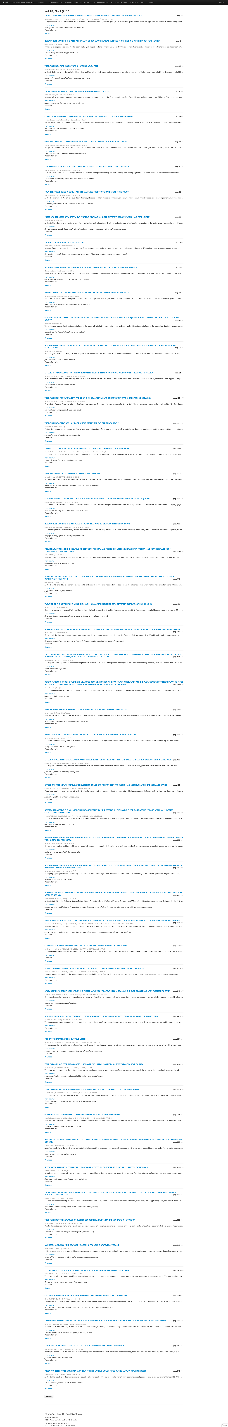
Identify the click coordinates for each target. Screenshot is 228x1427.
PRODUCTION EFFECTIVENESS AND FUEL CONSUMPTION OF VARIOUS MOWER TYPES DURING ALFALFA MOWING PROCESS (95, 1371)
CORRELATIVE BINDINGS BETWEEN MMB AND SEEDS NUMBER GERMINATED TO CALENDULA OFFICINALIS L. (89, 116)
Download (48, 33)
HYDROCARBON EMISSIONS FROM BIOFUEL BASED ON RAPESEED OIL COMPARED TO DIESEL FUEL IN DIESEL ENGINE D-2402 (96, 1167)
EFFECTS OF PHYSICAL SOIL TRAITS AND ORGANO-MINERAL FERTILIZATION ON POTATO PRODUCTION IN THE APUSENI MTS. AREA (99, 373)
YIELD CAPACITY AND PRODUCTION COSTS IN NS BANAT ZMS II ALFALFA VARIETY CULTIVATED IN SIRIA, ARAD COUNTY (94, 1064)
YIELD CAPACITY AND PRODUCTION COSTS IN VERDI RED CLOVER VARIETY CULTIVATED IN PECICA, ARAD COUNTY (92, 1089)
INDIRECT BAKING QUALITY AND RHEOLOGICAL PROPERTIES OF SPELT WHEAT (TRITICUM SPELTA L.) (87, 292)
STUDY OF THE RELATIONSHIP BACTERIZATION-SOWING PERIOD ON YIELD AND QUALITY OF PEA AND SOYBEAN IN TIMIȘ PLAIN (97, 498)
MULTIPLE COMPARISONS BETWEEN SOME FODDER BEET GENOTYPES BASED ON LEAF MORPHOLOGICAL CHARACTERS (94, 968)
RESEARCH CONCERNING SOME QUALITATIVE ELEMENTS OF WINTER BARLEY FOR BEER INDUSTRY (86, 709)
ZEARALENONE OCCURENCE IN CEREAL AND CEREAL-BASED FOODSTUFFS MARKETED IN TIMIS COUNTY (88, 166)
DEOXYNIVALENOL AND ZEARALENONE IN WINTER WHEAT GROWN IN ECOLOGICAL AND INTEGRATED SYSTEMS (91, 267)
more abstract (50, 25)
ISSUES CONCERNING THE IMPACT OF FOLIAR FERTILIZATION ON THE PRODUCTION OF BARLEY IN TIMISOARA (90, 734)
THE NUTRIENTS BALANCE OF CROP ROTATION (64, 242)
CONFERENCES (54, 2)
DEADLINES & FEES (119, 2)
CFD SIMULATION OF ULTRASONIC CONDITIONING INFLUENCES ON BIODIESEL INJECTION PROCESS (86, 1295)
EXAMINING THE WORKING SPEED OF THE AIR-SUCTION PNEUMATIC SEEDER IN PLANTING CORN (84, 1345)
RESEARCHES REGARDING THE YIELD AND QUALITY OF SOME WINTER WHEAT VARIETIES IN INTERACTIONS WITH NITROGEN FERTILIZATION (102, 41)
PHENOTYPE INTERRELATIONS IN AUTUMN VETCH (65, 1039)
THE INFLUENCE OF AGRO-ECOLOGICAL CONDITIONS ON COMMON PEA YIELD (77, 91)
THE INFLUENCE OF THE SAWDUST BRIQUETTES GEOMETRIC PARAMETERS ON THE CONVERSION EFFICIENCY (90, 1220)
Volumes (41, 2)
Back (50, 1396)
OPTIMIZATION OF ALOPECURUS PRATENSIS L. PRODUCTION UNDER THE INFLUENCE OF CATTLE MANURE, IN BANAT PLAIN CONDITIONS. (101, 1016)
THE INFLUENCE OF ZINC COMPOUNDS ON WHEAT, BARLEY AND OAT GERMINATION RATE (82, 423)
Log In (220, 2)
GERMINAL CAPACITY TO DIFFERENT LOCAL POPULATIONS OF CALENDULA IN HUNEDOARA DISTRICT (87, 141)
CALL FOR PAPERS (100, 2)
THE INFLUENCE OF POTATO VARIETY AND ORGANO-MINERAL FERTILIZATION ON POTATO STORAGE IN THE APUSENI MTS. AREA (98, 398)
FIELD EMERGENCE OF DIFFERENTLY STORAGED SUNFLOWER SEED (73, 473)
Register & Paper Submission (23, 2)
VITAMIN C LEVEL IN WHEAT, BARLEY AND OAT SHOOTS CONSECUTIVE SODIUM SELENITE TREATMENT (87, 448)
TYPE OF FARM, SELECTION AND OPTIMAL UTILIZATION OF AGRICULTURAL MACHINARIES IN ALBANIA (87, 1270)
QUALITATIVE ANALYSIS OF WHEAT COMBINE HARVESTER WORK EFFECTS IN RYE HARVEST (82, 1114)
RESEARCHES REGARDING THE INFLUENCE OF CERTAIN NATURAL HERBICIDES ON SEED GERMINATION (87, 524)
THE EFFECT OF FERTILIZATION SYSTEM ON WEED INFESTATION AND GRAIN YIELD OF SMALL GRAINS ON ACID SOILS (93, 15)
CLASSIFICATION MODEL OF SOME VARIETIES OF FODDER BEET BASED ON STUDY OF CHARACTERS (86, 945)
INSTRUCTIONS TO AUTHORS (77, 2)
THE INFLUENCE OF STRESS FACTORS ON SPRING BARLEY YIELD (71, 66)
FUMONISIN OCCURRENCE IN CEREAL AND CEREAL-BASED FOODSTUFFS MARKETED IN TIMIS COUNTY (87, 192)
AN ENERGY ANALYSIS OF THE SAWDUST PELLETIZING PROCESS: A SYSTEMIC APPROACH (82, 1245)
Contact (151, 2)
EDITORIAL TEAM (137, 2)
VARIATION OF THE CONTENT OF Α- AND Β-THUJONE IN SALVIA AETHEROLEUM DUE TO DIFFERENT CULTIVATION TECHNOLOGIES (98, 604)
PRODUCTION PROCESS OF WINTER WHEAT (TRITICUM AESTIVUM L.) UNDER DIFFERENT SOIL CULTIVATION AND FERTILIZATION (97, 217)
